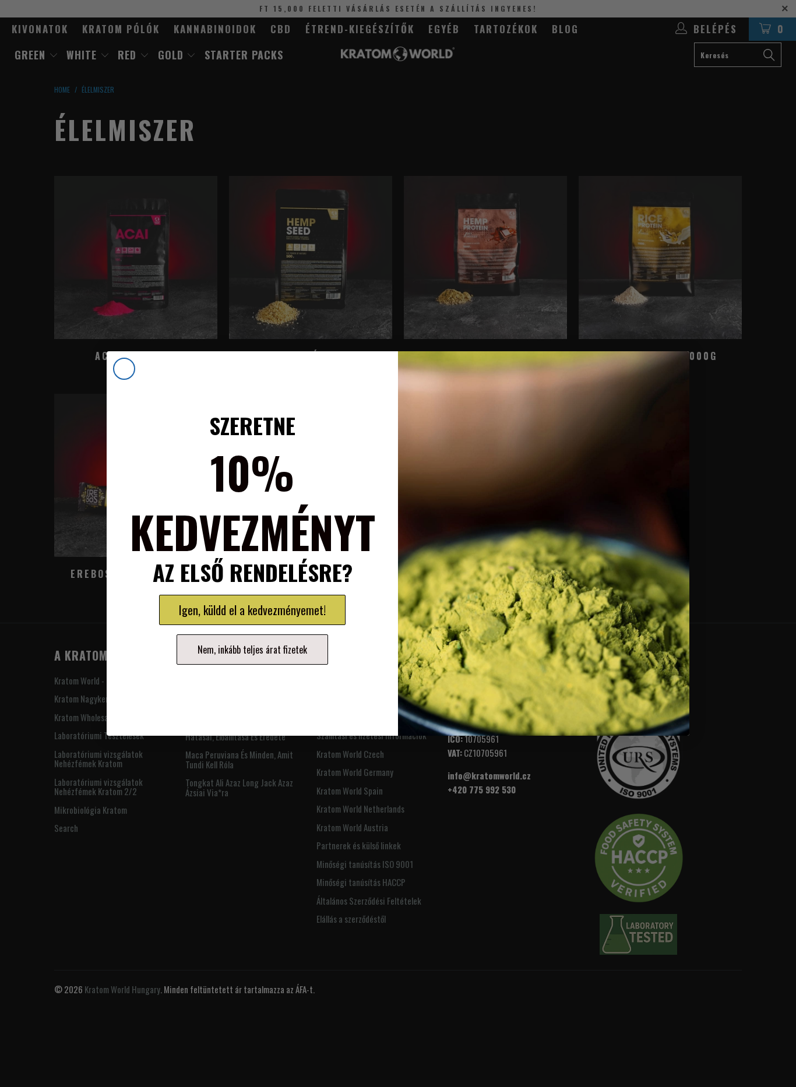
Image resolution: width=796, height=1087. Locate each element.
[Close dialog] (124, 368)
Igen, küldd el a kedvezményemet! (252, 610)
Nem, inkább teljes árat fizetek (252, 650)
